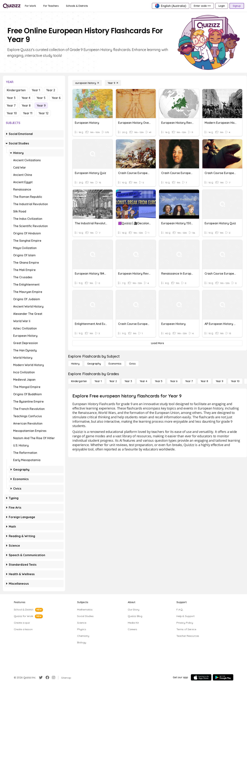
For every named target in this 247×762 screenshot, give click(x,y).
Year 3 (11, 98)
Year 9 (41, 105)
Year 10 (12, 113)
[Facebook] (47, 677)
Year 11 (27, 113)
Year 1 (36, 90)
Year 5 (41, 98)
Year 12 (43, 113)
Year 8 (26, 105)
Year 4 (26, 98)
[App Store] (201, 677)
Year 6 (56, 98)
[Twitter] (41, 677)
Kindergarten (16, 90)
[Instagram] (53, 677)
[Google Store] (223, 677)
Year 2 (50, 90)
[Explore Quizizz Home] (11, 5)
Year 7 (11, 105)
